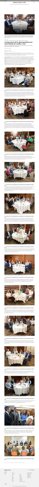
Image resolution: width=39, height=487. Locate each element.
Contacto (5, 473)
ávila (10, 4)
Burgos (12, 475)
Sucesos (20, 476)
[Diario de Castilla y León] (19, 2)
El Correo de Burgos (28, 475)
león (14, 4)
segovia (21, 4)
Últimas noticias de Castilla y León (22, 481)
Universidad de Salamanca (17, 462)
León (5, 462)
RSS (4, 474)
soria (23, 4)
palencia (16, 4)
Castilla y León (6, 39)
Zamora (12, 481)
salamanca (19, 4)
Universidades (7, 462)
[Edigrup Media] (5, 484)
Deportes (20, 475)
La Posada (20, 478)
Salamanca (13, 478)
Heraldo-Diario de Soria (29, 476)
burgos (12, 4)
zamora (28, 4)
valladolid (25, 4)
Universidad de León (22, 462)
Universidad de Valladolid (12, 462)
